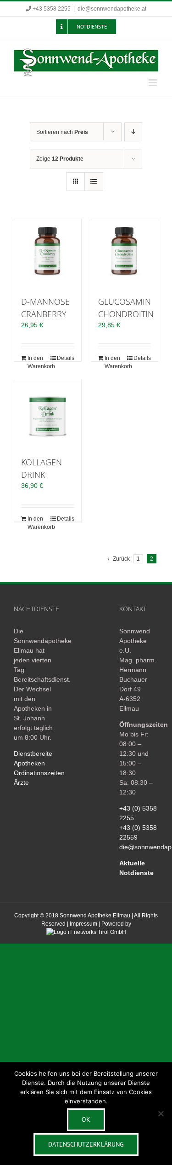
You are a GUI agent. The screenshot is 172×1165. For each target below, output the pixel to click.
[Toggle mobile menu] (153, 82)
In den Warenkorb (37, 362)
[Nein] (160, 1113)
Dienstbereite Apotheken (33, 758)
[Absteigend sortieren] (133, 131)
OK (86, 1119)
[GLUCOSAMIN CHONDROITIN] (124, 252)
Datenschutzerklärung (86, 1144)
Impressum (83, 924)
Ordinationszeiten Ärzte (33, 777)
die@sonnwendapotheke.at (112, 9)
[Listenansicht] (94, 182)
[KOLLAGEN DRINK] (47, 413)
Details (65, 358)
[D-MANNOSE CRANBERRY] (47, 252)
